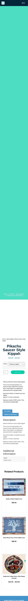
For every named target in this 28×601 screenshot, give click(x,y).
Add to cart (18, 372)
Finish (5, 363)
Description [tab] (7, 411)
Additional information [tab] (10, 414)
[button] (3, 3)
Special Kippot (20, 294)
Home (3, 339)
